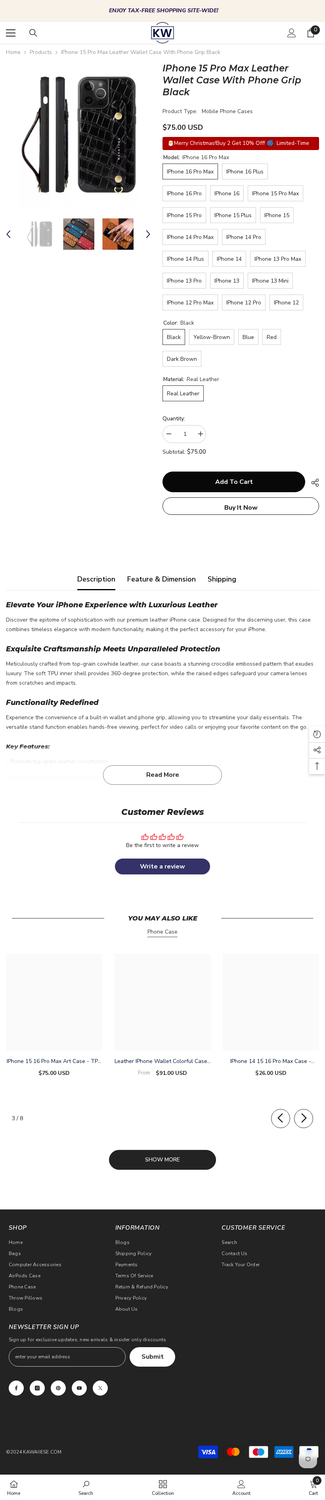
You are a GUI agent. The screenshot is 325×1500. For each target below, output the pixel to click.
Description (96, 579)
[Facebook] (16, 1388)
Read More (162, 774)
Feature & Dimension (161, 579)
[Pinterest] (58, 1388)
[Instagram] (37, 1388)
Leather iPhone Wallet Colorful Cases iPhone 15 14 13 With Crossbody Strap (162, 1061)
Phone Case (162, 932)
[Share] (312, 482)
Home (13, 52)
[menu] (10, 33)
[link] (86, 1487)
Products (41, 52)
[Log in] (291, 33)
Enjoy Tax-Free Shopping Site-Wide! (163, 10)
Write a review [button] (162, 866)
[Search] (33, 33)
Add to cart (234, 482)
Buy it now (241, 507)
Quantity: (173, 418)
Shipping (222, 579)
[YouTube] (79, 1388)
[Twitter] (100, 1388)
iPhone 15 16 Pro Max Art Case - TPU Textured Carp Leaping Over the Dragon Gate (54, 1061)
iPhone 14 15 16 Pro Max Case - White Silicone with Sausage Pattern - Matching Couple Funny (271, 1061)
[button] (8, 234)
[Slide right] (303, 1118)
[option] (162, 11)
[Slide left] (280, 1118)
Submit (152, 1356)
